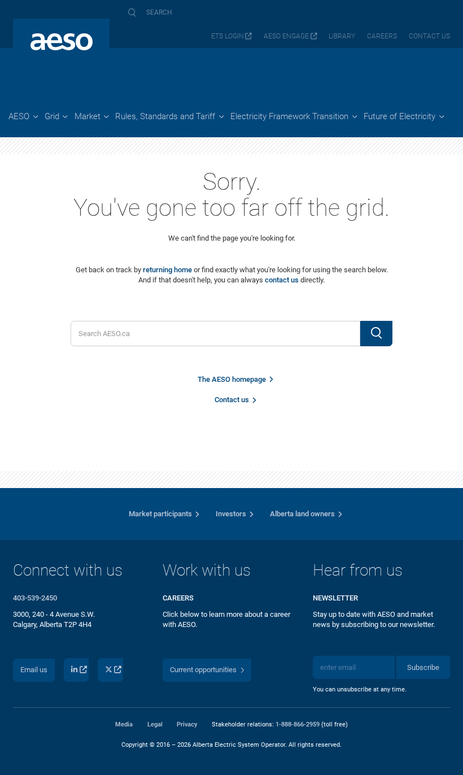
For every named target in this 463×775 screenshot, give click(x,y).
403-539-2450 (35, 598)
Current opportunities (203, 669)
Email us (33, 669)
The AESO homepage (232, 379)
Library (342, 36)
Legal (155, 724)
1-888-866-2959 (298, 724)
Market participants (160, 514)
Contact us (429, 36)
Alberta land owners (302, 514)
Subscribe (423, 667)
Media (124, 724)
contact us (282, 280)
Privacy (187, 724)
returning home (167, 269)
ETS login (227, 36)
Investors (231, 514)
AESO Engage (286, 36)
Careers (382, 36)
